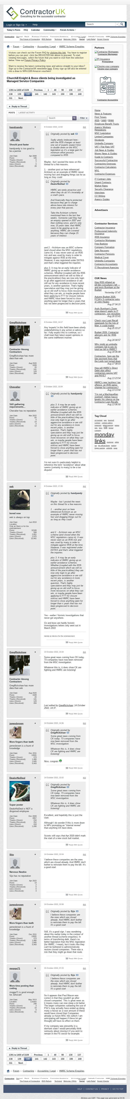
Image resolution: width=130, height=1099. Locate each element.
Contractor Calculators (105, 167)
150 (62, 94)
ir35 (105, 427)
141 (36, 94)
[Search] (122, 24)
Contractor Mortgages (105, 240)
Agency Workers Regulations (103, 128)
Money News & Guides (106, 153)
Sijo (11, 854)
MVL (97, 170)
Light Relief (91, 39)
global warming (108, 425)
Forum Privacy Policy (35, 60)
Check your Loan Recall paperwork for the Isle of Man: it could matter (106, 323)
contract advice (107, 423)
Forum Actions (67, 30)
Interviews (100, 192)
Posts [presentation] (12, 113)
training (113, 445)
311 (10, 98)
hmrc (100, 428)
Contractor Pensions (105, 254)
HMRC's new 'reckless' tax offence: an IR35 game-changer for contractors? (108, 385)
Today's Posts (13, 30)
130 (70, 90)
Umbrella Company (104, 143)
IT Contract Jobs (103, 179)
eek (11, 486)
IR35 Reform (46, 39)
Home (97, 110)
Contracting (9, 37)
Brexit (27, 37)
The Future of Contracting (30, 39)
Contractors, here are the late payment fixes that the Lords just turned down (108, 358)
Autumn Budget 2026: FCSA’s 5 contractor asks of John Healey (107, 299)
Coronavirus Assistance (59, 37)
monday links (104, 438)
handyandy (16, 127)
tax (96, 445)
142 (45, 94)
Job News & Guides (104, 150)
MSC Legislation (103, 133)
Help (35, 24)
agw (105, 420)
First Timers (100, 117)
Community (49, 30)
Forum (16, 46)
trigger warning (100, 448)
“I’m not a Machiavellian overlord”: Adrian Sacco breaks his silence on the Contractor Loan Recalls (107, 398)
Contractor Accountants (106, 264)
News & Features (103, 113)
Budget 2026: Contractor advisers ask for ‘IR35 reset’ (106, 335)
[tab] (12, 112)
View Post (76, 134)
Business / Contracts (40, 37)
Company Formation (104, 247)
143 (54, 94)
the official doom (104, 445)
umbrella (109, 448)
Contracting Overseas (105, 164)
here (50, 68)
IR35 (97, 120)
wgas (115, 448)
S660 (103, 120)
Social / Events (103, 39)
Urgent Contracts (103, 182)
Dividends (99, 140)
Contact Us (92, 1089)
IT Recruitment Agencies (107, 267)
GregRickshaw (17, 322)
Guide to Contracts (104, 157)
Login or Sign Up (15, 24)
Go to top (118, 1089)
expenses (98, 425)
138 (11, 94)
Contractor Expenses (105, 174)
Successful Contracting (106, 160)
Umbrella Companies (96, 37)
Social (82, 39)
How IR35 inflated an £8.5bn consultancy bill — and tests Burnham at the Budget (107, 286)
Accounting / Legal (78, 37)
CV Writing (100, 196)
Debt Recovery (102, 250)
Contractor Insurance (105, 227)
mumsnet (110, 442)
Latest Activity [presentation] (27, 113)
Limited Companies (104, 136)
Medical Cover (102, 257)
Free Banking (101, 244)
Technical (58, 39)
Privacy (105, 1089)
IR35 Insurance (102, 237)
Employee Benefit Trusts (107, 124)
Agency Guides (102, 199)
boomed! (111, 420)
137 (79, 90)
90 (62, 90)
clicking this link (58, 52)
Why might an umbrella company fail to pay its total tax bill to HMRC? (106, 347)
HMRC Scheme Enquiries (115, 37)
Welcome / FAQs (69, 39)
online (117, 442)
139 (19, 94)
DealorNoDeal (17, 778)
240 (80, 94)
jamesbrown (16, 723)
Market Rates (101, 186)
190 (71, 94)
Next (20, 98)
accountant (98, 420)
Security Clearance (104, 189)
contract (97, 423)
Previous (38, 90)
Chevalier (14, 387)
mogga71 (14, 968)
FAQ (26, 30)
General (19, 37)
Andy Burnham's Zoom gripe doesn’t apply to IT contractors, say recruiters (107, 311)
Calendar (35, 30)
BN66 (111, 120)
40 (55, 90)
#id (84, 127)
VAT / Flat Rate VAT (104, 147)
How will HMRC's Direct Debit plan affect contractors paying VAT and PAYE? (106, 372)
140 (28, 94)
